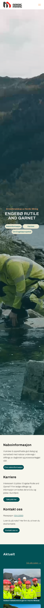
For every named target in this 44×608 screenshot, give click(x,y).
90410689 (18, 515)
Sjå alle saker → (33, 563)
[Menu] (39, 4)
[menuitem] (39, 4)
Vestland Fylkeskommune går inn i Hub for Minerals (21, 600)
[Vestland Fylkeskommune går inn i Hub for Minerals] (22, 584)
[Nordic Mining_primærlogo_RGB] (18, 4)
